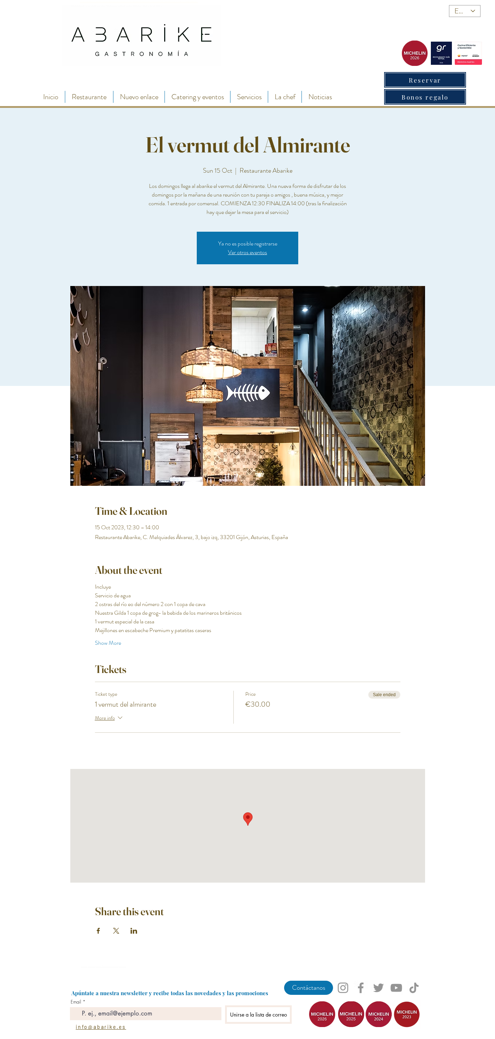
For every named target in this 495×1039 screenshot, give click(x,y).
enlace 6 (122, 966)
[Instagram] (343, 988)
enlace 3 (99, 966)
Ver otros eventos (247, 252)
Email (76, 1002)
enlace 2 (91, 966)
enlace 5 (114, 966)
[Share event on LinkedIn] (133, 931)
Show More (108, 643)
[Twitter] (378, 988)
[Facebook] (361, 988)
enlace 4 (107, 966)
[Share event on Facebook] (98, 931)
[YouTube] (396, 988)
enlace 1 (84, 966)
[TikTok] (414, 988)
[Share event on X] (116, 931)
